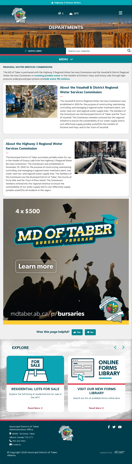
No (91, 332)
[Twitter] (114, 427)
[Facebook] (109, 427)
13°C (76, 13)
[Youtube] (120, 427)
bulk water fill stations (57, 78)
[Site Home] (66, 433)
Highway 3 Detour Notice (67, 2)
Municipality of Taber (19, 15)
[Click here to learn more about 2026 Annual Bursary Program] (66, 262)
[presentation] (123, 347)
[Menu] (120, 12)
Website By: (106, 452)
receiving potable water (47, 75)
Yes (79, 332)
